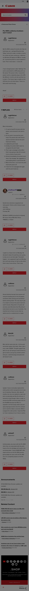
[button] (26, 2)
